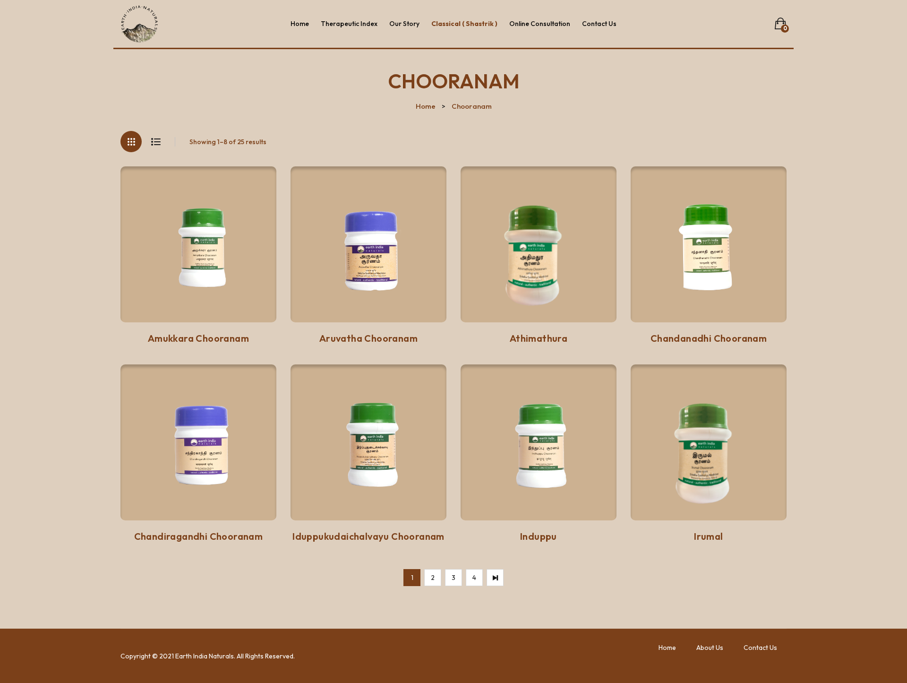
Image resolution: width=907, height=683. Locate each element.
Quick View (251, 310)
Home (426, 106)
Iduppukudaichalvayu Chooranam (368, 536)
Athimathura (538, 338)
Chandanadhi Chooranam (708, 338)
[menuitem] (300, 23)
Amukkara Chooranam (198, 338)
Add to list (157, 311)
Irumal (708, 536)
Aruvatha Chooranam (368, 338)
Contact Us (760, 648)
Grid (131, 141)
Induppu (538, 536)
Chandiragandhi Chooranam (198, 536)
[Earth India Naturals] (139, 23)
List (155, 141)
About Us (709, 648)
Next (495, 577)
